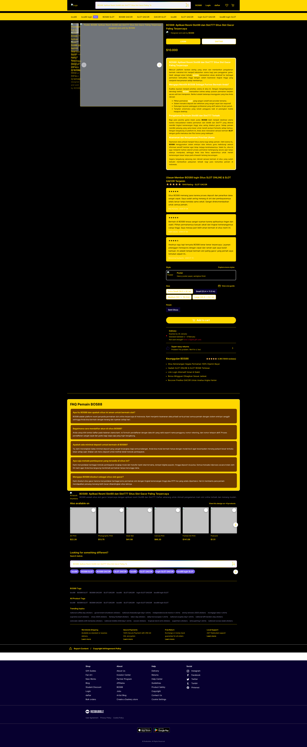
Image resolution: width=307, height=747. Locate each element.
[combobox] (143, 5)
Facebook (195, 675)
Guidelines (156, 683)
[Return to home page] (82, 5)
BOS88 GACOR (126, 17)
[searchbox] (153, 564)
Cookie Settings (159, 699)
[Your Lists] (227, 5)
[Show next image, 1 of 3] (159, 65)
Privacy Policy (105, 718)
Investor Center (124, 675)
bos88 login (89, 17)
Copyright (156, 691)
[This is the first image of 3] (84, 65)
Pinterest (195, 687)
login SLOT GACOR (206, 17)
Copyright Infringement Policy (107, 648)
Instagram (195, 671)
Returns (155, 675)
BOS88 (196, 75)
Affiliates (121, 683)
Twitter (194, 679)
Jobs (119, 691)
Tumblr (194, 683)
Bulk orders (91, 699)
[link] (74, 571)
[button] (75, 27)
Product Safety (158, 687)
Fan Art (89, 675)
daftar (88, 695)
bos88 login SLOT (228, 17)
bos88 (74, 17)
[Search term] (187, 5)
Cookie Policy (118, 718)
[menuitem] (74, 17)
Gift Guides (91, 671)
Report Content (81, 648)
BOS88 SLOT (108, 17)
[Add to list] (93, 510)
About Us (121, 671)
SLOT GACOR (143, 17)
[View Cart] (233, 5)
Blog (88, 683)
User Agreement (92, 718)
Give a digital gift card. (193, 340)
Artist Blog (121, 695)
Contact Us (157, 695)
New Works (91, 679)
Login (88, 691)
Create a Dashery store (127, 699)
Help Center (157, 679)
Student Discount (93, 687)
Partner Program (124, 679)
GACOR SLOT (160, 17)
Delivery (155, 671)
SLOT (190, 101)
